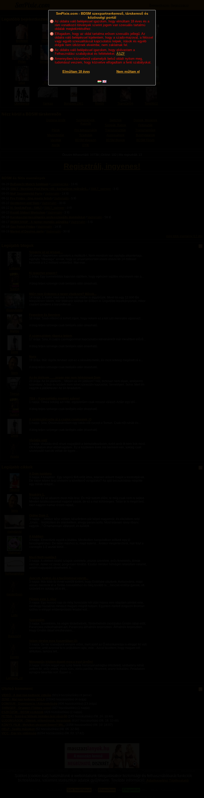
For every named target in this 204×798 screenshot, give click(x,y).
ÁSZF (120, 54)
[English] (104, 81)
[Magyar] (100, 81)
